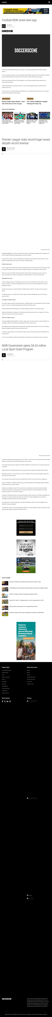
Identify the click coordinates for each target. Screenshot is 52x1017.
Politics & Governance (6, 677)
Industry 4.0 (4, 683)
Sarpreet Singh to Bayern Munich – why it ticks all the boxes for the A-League (13, 102)
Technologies (4, 681)
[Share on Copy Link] (12, 31)
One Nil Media (34, 1014)
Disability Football (5, 672)
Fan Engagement (5, 686)
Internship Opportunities (31, 677)
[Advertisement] (18, 130)
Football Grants (4, 690)
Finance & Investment (6, 688)
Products (3, 679)
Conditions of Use (30, 683)
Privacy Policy (29, 681)
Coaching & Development (6, 670)
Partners (28, 672)
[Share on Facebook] (3, 31)
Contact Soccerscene (31, 679)
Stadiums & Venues (5, 692)
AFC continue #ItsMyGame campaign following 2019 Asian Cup (37, 102)
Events (3, 674)
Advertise (28, 674)
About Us (28, 670)
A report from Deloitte (6, 253)
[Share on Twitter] (5, 31)
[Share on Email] (9, 31)
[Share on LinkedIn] (7, 31)
